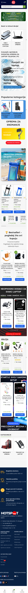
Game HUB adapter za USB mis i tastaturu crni (6, 313)
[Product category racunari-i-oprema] (7, 447)
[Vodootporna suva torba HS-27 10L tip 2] (17, 218)
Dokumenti (17, 539)
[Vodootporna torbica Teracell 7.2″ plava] (19, 190)
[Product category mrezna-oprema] (19, 38)
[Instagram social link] (3, 582)
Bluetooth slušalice (5, 538)
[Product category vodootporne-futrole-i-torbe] (7, 110)
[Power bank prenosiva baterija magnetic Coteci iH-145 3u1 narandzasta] (7, 256)
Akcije (2, 559)
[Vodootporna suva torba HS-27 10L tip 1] (4, 218)
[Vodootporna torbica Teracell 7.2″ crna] (7, 190)
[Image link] (20, 576)
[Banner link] (13, 16)
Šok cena (3, 562)
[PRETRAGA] (24, 6)
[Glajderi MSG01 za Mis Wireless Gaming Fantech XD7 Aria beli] (20, 304)
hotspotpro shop (6, 554)
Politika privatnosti (18, 545)
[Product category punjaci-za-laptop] (20, 447)
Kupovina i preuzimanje (20, 537)
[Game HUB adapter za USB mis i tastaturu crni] (6, 304)
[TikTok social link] (6, 582)
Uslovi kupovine (18, 547)
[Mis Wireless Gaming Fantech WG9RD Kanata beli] (6, 388)
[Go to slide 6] (17, 330)
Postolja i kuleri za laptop (5, 541)
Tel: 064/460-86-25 (7, 523)
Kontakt (3, 564)
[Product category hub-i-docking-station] (7, 39)
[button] (26, 39)
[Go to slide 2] (11, 330)
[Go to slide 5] (15, 330)
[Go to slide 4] (14, 330)
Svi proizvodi (4, 557)
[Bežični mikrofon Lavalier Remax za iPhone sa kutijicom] (7, 347)
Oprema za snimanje (6, 535)
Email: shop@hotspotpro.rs (9, 525)
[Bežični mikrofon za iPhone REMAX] (19, 347)
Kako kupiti (17, 534)
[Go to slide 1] (9, 330)
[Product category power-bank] (19, 110)
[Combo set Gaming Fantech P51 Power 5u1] (20, 388)
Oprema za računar (5, 547)
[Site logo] (13, 2)
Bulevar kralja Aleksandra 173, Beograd (12, 521)
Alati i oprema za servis (6, 545)
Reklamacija (17, 542)
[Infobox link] (13, 472)
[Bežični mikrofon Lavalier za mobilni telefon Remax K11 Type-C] (20, 256)
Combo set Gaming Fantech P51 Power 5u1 (20, 397)
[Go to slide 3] (12, 330)
